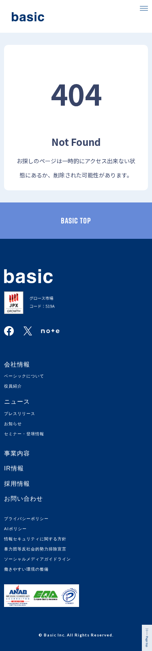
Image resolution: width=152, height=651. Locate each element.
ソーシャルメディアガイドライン (37, 559)
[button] (144, 8)
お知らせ (13, 423)
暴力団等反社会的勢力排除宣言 (35, 549)
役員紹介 (13, 386)
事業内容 (17, 453)
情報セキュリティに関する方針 (35, 539)
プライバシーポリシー (26, 518)
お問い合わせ (23, 498)
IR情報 (14, 468)
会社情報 (17, 364)
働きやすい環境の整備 (26, 569)
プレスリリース (19, 413)
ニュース (17, 401)
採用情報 (17, 483)
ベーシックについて (24, 376)
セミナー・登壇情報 (24, 434)
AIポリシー (15, 529)
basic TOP (76, 220)
